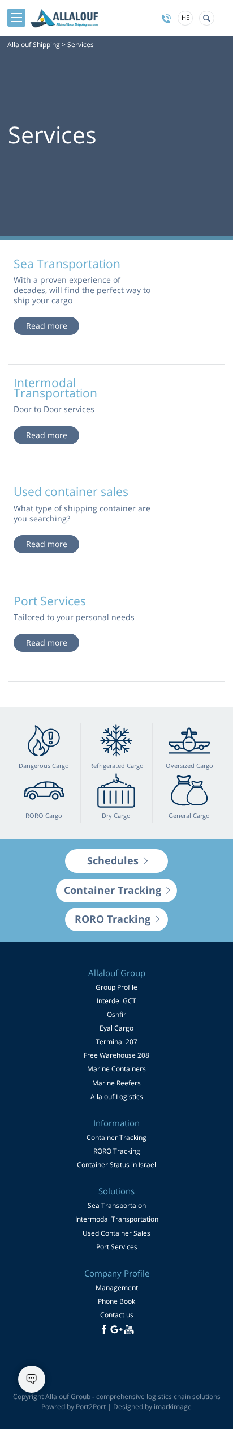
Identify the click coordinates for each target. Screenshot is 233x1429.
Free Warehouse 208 (116, 1055)
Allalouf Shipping (33, 44)
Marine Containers (116, 1069)
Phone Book (116, 1301)
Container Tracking (116, 1137)
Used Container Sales (116, 1233)
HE (185, 17)
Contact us (116, 1315)
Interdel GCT (116, 1001)
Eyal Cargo (116, 1028)
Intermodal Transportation (116, 1219)
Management (117, 1287)
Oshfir (116, 1014)
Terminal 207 (116, 1041)
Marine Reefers (116, 1083)
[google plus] (116, 1329)
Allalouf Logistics (116, 1096)
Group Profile (116, 987)
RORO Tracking (116, 1151)
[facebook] (104, 1329)
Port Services (116, 1247)
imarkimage (173, 1406)
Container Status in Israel (116, 1164)
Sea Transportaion (117, 1205)
